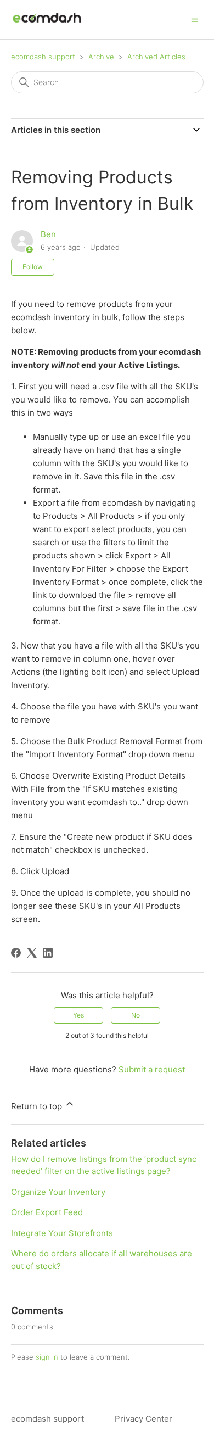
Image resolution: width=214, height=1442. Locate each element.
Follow (32, 266)
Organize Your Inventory (58, 1192)
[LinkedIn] (48, 953)
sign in (47, 1356)
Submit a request (152, 1069)
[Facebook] (16, 953)
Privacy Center (143, 1418)
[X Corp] (32, 953)
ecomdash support (43, 56)
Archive (101, 56)
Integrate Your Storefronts (62, 1233)
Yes (78, 1015)
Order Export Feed (47, 1212)
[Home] (47, 25)
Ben (48, 234)
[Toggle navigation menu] (194, 19)
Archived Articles (156, 56)
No (135, 1015)
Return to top (37, 1106)
